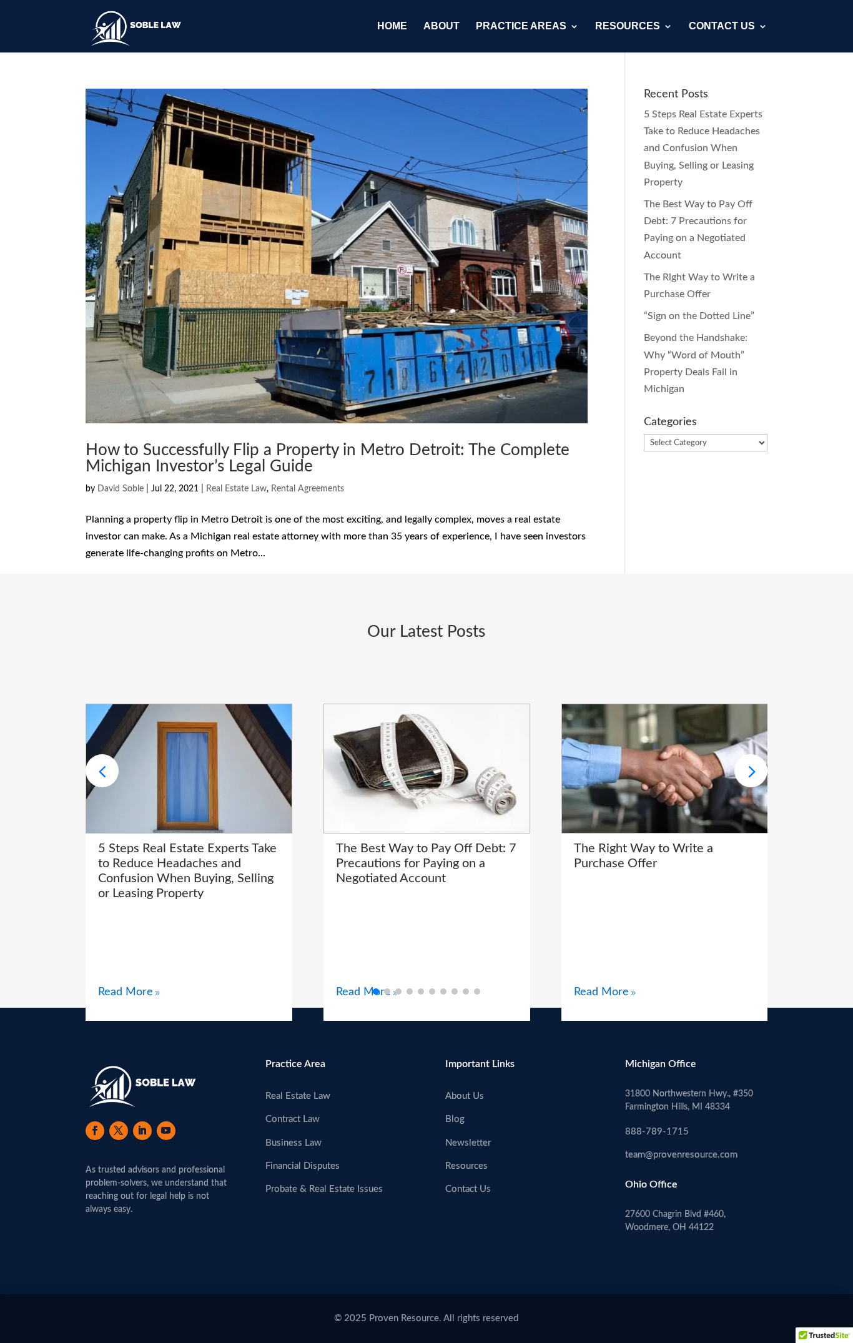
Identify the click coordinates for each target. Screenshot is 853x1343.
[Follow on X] (118, 1130)
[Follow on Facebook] (95, 1130)
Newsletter (468, 1143)
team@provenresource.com (681, 1154)
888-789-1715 (657, 1131)
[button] (750, 770)
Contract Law (292, 1119)
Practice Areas (521, 26)
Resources (627, 26)
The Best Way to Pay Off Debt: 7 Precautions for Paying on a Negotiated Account (426, 863)
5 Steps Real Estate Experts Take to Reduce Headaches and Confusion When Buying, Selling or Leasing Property (703, 148)
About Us (464, 1096)
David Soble (120, 489)
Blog (455, 1119)
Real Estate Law (236, 489)
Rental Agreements (307, 489)
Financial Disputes (302, 1166)
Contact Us (722, 26)
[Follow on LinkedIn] (142, 1130)
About (441, 26)
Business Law (293, 1143)
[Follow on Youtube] (166, 1130)
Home (392, 26)
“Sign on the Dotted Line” (699, 316)
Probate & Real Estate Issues (324, 1189)
